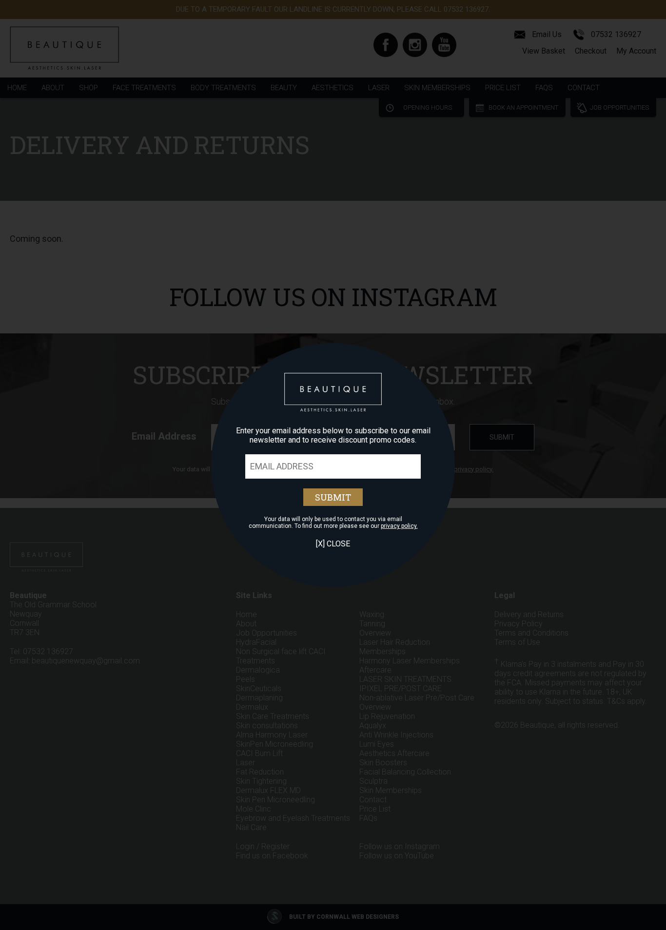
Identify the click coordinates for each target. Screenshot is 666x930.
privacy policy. (399, 526)
